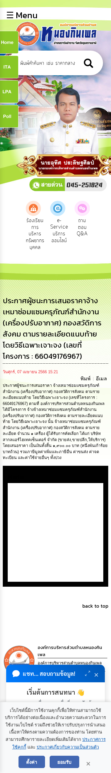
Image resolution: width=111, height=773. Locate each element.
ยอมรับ (64, 762)
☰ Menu (22, 15)
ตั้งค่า (31, 762)
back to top (95, 606)
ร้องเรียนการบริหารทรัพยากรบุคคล (31, 234)
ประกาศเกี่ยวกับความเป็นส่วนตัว (68, 747)
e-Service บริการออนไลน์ (55, 230)
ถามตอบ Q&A (78, 227)
